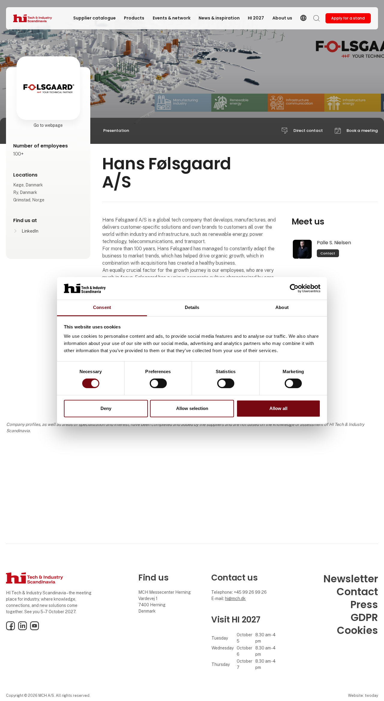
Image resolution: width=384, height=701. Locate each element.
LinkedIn (30, 231)
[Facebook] (10, 628)
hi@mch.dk (235, 598)
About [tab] (282, 307)
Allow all (278, 408)
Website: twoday (363, 695)
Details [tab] (192, 307)
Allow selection (192, 408)
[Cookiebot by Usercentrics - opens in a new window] (294, 288)
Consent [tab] (102, 307)
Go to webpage (48, 125)
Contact (327, 253)
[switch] (158, 383)
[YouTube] (34, 628)
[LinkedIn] (22, 628)
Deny (105, 408)
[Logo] (37, 18)
